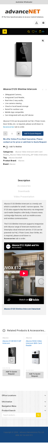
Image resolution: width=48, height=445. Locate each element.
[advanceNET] (22, 11)
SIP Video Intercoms (39, 155)
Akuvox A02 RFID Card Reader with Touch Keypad (46, 89)
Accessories (24, 186)
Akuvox (21, 161)
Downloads (24, 191)
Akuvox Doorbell (15, 158)
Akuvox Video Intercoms (20, 155)
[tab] (24, 180)
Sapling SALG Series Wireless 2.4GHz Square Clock (42, 89)
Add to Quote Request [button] (11, 373)
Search (38, 415)
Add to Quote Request (32, 134)
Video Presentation (24, 196)
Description (24, 180)
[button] (43, 40)
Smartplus (8, 230)
